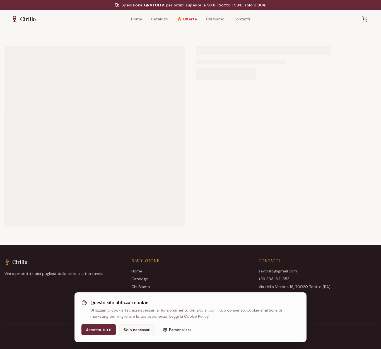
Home (136, 19)
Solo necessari (137, 329)
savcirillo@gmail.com (278, 271)
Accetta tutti (98, 329)
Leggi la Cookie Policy (189, 316)
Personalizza (180, 329)
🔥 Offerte (187, 19)
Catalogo (159, 19)
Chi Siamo (215, 19)
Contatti (241, 19)
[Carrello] (365, 19)
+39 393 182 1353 (274, 278)
